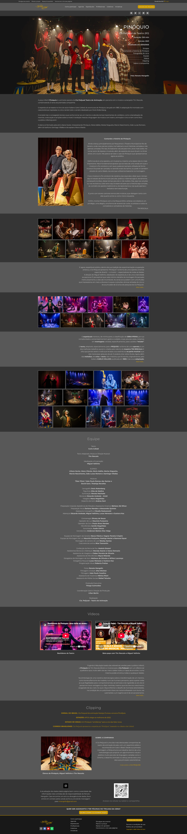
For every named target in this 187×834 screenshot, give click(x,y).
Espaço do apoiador (103, 826)
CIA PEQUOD (135, 765)
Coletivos (110, 7)
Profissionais (100, 7)
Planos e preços (101, 824)
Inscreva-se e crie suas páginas (106, 828)
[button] (131, 13)
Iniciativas (118, 7)
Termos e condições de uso (135, 824)
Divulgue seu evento (103, 821)
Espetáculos (90, 7)
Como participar (70, 7)
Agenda (81, 7)
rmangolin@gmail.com (67, 801)
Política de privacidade (134, 827)
